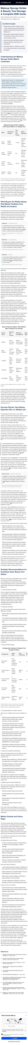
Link (14, 955)
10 (10, 520)
